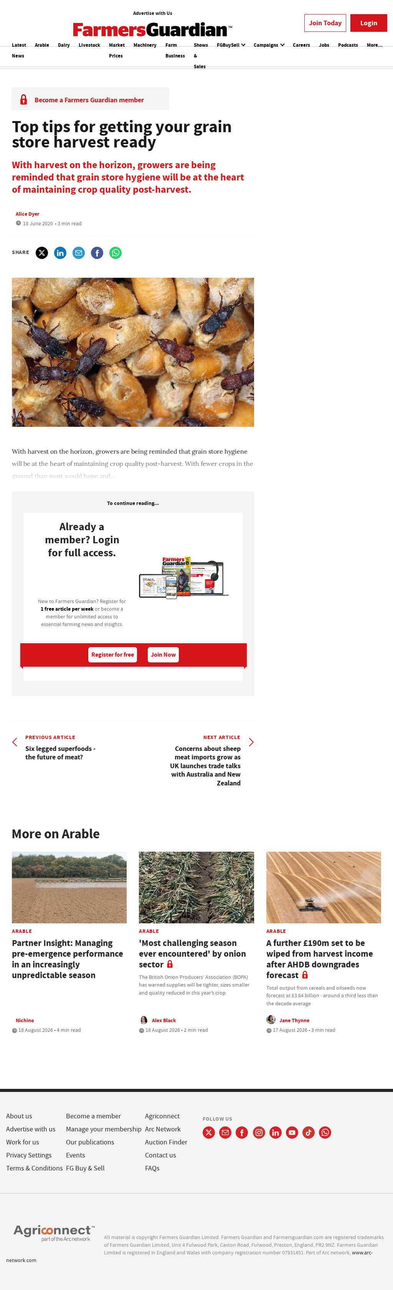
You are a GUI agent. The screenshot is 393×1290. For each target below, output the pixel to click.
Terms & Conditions (34, 1168)
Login (368, 23)
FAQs (152, 1168)
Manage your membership (104, 1129)
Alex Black (164, 1020)
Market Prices (117, 50)
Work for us (22, 1142)
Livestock (89, 45)
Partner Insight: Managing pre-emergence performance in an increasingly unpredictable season (67, 959)
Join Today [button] (325, 23)
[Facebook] (242, 1132)
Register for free (112, 655)
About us (19, 1116)
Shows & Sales (201, 56)
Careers (301, 45)
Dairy (64, 45)
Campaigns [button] (266, 45)
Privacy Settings (29, 1155)
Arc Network (163, 1129)
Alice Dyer (28, 214)
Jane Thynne (294, 1020)
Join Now (163, 655)
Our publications (90, 1142)
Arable (42, 45)
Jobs (324, 45)
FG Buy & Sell (85, 1168)
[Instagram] (259, 1132)
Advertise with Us (152, 13)
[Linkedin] (275, 1132)
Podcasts (348, 45)
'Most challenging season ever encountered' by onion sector (192, 953)
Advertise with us (31, 1129)
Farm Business (175, 50)
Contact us (160, 1155)
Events (75, 1155)
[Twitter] (209, 1132)
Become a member (93, 1116)
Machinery (145, 45)
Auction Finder (166, 1142)
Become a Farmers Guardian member (89, 100)
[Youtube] (292, 1132)
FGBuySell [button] (229, 45)
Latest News (19, 50)
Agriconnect (162, 1116)
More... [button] (375, 45)
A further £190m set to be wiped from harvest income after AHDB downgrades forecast (319, 959)
